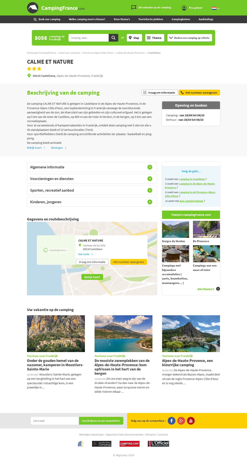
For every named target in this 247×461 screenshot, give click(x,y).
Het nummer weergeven (128, 262)
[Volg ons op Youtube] (191, 421)
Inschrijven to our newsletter (101, 421)
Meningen (57, 147)
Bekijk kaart (34, 147)
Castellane (96, 249)
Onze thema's (122, 19)
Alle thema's (205, 289)
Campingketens (181, 19)
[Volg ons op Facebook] (171, 421)
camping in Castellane (192, 179)
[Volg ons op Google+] (181, 421)
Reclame (151, 434)
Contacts (163, 434)
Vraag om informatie (161, 92)
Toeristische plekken (150, 19)
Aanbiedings (206, 19)
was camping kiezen (191, 201)
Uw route (83, 254)
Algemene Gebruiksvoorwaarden (125, 434)
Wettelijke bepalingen (91, 434)
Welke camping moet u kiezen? (87, 19)
